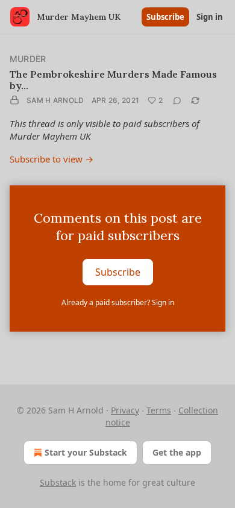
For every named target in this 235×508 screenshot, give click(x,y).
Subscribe (165, 16)
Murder (28, 59)
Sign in (209, 16)
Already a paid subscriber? (117, 302)
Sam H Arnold (55, 100)
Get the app (176, 452)
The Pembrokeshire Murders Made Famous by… (113, 79)
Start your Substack (86, 452)
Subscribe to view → (51, 159)
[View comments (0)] (177, 100)
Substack (58, 482)
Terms (158, 410)
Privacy (125, 410)
